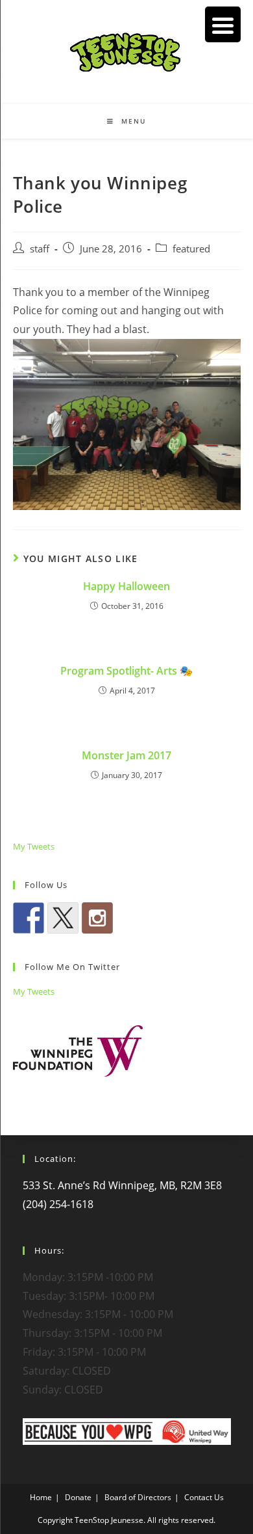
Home (41, 1497)
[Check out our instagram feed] (97, 918)
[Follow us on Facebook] (28, 918)
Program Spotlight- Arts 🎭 (126, 671)
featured (191, 249)
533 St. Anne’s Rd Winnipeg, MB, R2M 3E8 (122, 1185)
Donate (78, 1497)
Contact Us (204, 1497)
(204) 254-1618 (58, 1204)
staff (39, 249)
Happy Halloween (126, 586)
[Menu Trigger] (223, 24)
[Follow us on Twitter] (62, 918)
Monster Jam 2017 (126, 755)
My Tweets (33, 846)
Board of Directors (137, 1497)
